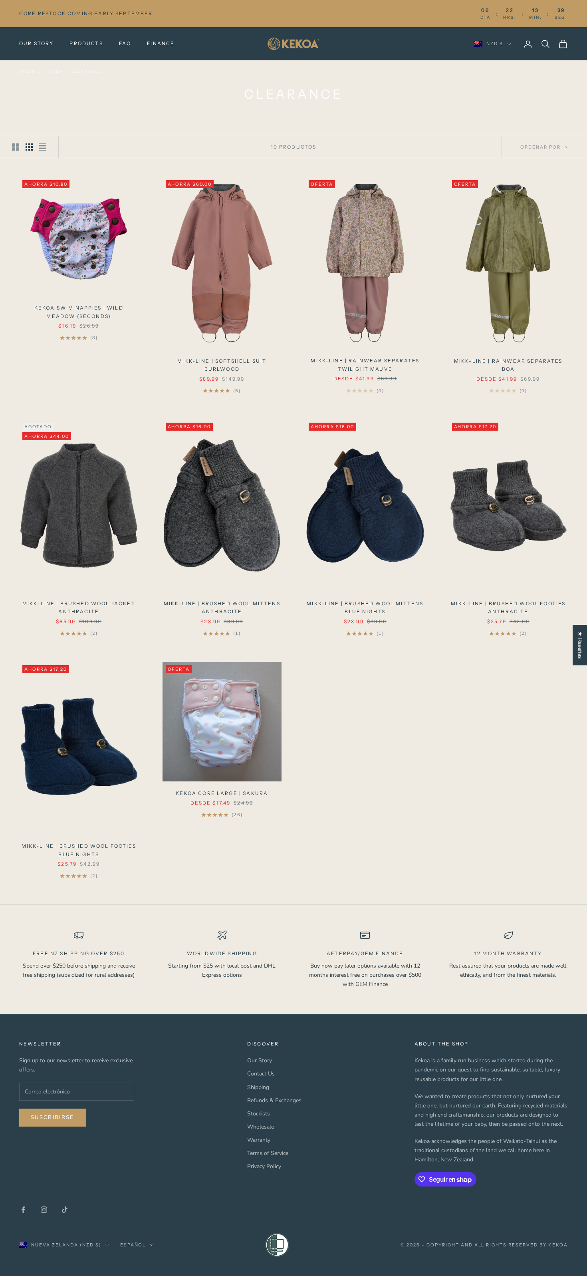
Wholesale (260, 1127)
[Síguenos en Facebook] (23, 1210)
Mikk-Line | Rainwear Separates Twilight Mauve (365, 365)
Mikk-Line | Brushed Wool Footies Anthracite (508, 607)
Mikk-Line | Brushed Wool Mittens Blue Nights (365, 607)
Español (133, 1245)
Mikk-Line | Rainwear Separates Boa (508, 365)
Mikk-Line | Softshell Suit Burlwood (221, 365)
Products (86, 43)
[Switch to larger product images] (15, 147)
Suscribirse (52, 1117)
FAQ (125, 43)
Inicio (27, 71)
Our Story (36, 43)
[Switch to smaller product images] (29, 147)
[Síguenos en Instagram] (44, 1210)
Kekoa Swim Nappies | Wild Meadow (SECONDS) (78, 312)
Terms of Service (267, 1153)
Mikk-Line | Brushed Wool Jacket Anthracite (78, 607)
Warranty (258, 1140)
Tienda (53, 71)
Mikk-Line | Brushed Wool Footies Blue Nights (79, 850)
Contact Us (261, 1073)
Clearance (86, 71)
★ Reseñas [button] (580, 645)
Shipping (258, 1087)
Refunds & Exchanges (274, 1100)
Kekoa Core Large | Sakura (222, 793)
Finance (161, 43)
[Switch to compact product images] (42, 147)
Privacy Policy (264, 1166)
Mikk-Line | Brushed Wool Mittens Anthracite (222, 607)
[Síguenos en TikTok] (65, 1210)
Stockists (258, 1113)
